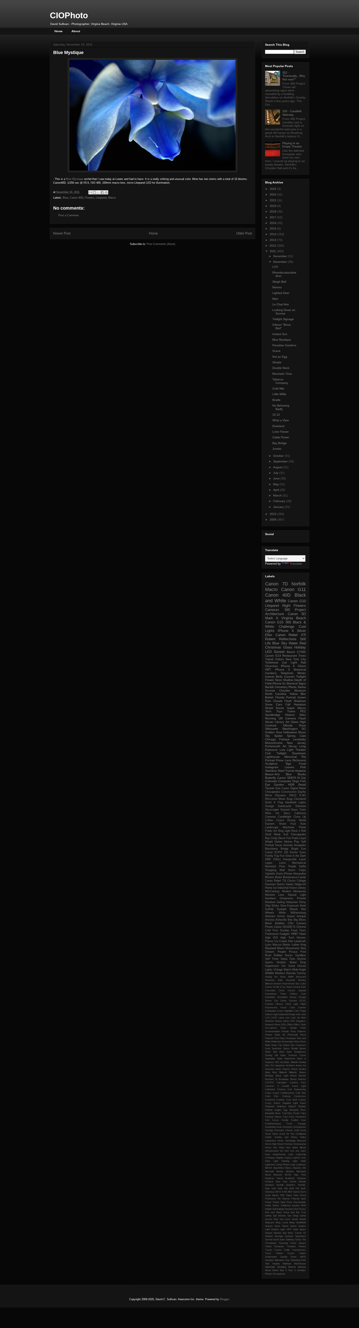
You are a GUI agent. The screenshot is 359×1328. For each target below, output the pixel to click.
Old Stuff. (300, 1188)
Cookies (280, 1099)
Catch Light (299, 1086)
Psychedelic (300, 1202)
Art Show (279, 976)
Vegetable (270, 1058)
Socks (293, 1226)
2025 (273, 188)
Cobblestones (287, 1093)
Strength (279, 1236)
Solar (295, 1229)
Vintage (278, 969)
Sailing (281, 902)
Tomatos (291, 1246)
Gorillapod (301, 1134)
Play (296, 841)
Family (269, 855)
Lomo (282, 862)
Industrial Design (287, 1014)
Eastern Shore (275, 823)
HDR (291, 784)
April (276, 489)
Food (302, 763)
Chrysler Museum (292, 690)
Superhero (300, 1236)
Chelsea (281, 1089)
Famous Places (273, 1116)
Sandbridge (272, 714)
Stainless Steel (274, 770)
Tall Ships (280, 1055)
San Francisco (298, 1045)
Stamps (277, 1233)
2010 (273, 514)
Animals (288, 845)
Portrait (291, 697)
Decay (293, 746)
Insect (293, 887)
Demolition (282, 997)
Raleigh (280, 1209)
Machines (288, 827)
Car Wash (287, 987)
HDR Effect (273, 859)
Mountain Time (282, 373)
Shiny (302, 902)
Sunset (279, 652)
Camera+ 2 (272, 1086)
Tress (268, 1253)
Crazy (268, 1103)
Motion (288, 841)
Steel (303, 905)
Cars (279, 704)
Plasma (286, 1198)
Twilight (301, 676)
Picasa (293, 951)
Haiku (303, 1137)
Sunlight (281, 909)
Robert (270, 639)
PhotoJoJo (270, 1198)
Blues (282, 798)
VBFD (303, 1257)
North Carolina (275, 693)
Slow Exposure (289, 905)
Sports (269, 962)
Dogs (295, 781)
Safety (268, 1215)
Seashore (277, 1048)
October (279, 455)
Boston (302, 1075)
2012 (273, 245)
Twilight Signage (283, 319)
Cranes (302, 1099)
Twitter (302, 1253)
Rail (274, 1209)
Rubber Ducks (283, 955)
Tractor (278, 1250)
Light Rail (298, 662)
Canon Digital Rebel (294, 788)
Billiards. (293, 1072)
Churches (271, 666)
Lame (281, 1017)
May (276, 484)
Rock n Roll (298, 830)
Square (268, 1233)
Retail (302, 784)
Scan (267, 1048)
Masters (297, 1168)
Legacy (287, 1157)
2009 (273, 519)
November (280, 261)
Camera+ (272, 610)
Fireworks (301, 1116)
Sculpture (271, 763)
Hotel (281, 1147)
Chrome (301, 926)
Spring (291, 735)
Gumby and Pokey (286, 1137)
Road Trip (276, 1045)
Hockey (289, 1144)
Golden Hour (273, 732)
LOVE (274, 1017)
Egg (285, 1110)
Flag (280, 802)
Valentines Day (282, 1260)
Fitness (279, 1004)
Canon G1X (273, 655)
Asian (278, 1069)
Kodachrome (279, 1154)
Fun (282, 855)
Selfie (302, 866)
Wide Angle (299, 969)
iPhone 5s (278, 683)
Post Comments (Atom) (161, 244)
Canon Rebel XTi (290, 635)
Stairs (268, 1051)
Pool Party (279, 1038)
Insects (269, 676)
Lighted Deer (280, 293)
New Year (282, 1181)
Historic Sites (295, 714)
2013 (273, 240)
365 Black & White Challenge (285, 624)
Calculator (282, 1082)
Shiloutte (300, 806)
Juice (303, 1151)
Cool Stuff (291, 1099)
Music (286, 1021)
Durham (293, 1000)
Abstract (270, 916)
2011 (273, 251)
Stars (289, 1051)
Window (302, 1267)
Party (293, 1031)
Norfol (293, 1181)
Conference (300, 1096)
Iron (292, 1151)
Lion (287, 1017)
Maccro (277, 944)
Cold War (278, 388)
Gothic (268, 1137)
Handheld (290, 802)
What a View (280, 420)
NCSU (288, 1174)
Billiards (283, 1072)
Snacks (269, 1226)
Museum (277, 1174)
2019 (273, 206)
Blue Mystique (74, 179)
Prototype (291, 1038)
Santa (303, 1215)
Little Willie (279, 394)
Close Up (300, 816)
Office (290, 1024)
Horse (268, 1147)
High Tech (287, 937)
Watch (287, 969)
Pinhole (301, 898)
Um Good (288, 965)
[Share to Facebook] (102, 192)
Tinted (268, 1246)
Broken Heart (281, 983)
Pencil (303, 1195)
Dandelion (270, 997)
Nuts (267, 1188)
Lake (290, 1154)
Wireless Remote (285, 973)
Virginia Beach (293, 618)
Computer (284, 781)
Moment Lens (274, 894)
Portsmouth (272, 746)
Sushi (276, 1239)
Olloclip (288, 725)
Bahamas (270, 980)
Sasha (302, 687)
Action (281, 916)
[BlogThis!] (94, 192)
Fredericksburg (273, 1123)
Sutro (282, 1239)
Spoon (302, 1048)
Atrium (294, 1069)
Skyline (301, 958)
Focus (275, 1120)
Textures (292, 1055)
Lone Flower (280, 431)
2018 (273, 211)
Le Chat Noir (280, 304)
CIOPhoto (69, 15)
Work (299, 1058)
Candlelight (284, 816)
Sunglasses (300, 1051)
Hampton (300, 704)
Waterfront (289, 1058)
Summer (289, 1236)
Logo (292, 1164)
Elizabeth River (297, 1110)
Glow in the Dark (295, 855)
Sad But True (298, 1212)
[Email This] (90, 192)
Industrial (283, 887)
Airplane (300, 770)
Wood (268, 1270)
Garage (302, 1123)
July (276, 472)
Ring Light (284, 830)
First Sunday (281, 930)
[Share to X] (98, 192)
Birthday (269, 1075)
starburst (280, 1274)
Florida (279, 697)
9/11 (277, 1062)
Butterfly (270, 777)
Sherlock (292, 683)
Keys (267, 1154)
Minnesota (299, 891)
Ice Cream (280, 941)
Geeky (290, 884)
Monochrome (274, 742)
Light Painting (281, 1161)
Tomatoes (279, 1246)
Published (286, 1205)
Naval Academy (286, 1178)
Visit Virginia (272, 1263)
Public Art (271, 830)
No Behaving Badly (280, 407)
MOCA (268, 1168)
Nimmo (277, 287)
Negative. (301, 1021)
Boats (278, 877)
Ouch (303, 1191)
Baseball (290, 980)
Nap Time (300, 1174)
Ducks (281, 884)
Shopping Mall (275, 870)
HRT (268, 669)
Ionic (298, 1014)
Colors (279, 659)
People (282, 951)
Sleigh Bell (279, 281)
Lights (302, 802)
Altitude (294, 1062)
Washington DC (294, 728)
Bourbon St (271, 1079)
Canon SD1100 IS (285, 926)
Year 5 (291, 1270)
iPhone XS (270, 1274)
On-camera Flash (275, 1028)
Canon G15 (274, 622)
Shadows (300, 701)
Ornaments (286, 898)
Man (275, 298)
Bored (293, 1075)
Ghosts (289, 1130)
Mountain (270, 866)
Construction (288, 791)
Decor (281, 838)
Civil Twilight (275, 753)
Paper (289, 1195)
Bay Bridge (279, 443)
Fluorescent (271, 1007)
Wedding (281, 1267)
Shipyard (269, 1222)
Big (296, 919)
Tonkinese (271, 662)
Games (302, 1007)
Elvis (289, 1113)
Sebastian (292, 902)
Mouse (278, 1021)
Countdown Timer (275, 994)
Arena (299, 1065)
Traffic (287, 1250)
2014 (273, 234)
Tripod (269, 659)
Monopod (301, 1171)
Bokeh (269, 697)
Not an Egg (279, 356)
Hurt (288, 1147)
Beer (274, 1072)
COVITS (269, 1082)
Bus (298, 983)
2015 (273, 228)
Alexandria (299, 873)
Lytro (268, 944)
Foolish (294, 1120)
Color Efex (272, 1096)
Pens (282, 866)
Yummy (301, 973)
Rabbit (268, 1209)
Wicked (292, 1267)
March (277, 495)
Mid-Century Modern (278, 891)
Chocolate (270, 990)
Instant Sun (279, 334)
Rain (268, 701)
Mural (268, 1174)
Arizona (269, 919)
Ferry (291, 1116)
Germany (279, 1130)
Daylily (302, 791)
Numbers (270, 898)
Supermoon (272, 965)
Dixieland (278, 426)
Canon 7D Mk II (273, 987)
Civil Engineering (297, 1089)
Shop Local (281, 1222)
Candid (285, 1086)
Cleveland (300, 798)
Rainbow (270, 902)
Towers (302, 1246)
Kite (290, 941)
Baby (267, 1072)
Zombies (301, 1270)
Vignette (270, 873)
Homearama (299, 1144)
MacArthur (278, 1168)
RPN (303, 1205)
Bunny (293, 1079)
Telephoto (286, 673)
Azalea (302, 1069)
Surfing (268, 1055)
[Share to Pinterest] (106, 192)
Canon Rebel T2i (275, 880)
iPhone (288, 873)
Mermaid (269, 1171)
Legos (268, 862)
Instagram (271, 767)
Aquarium (280, 1065)
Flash (288, 701)
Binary (302, 1072)
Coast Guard (272, 1093)
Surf (285, 834)
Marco (288, 1168)
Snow (268, 704)
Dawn (303, 1103)
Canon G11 (293, 589)
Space (302, 1229)
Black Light (282, 1075)
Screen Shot (271, 1219)
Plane (302, 827)
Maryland (270, 948)
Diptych (292, 1106)
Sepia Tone (287, 958)
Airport (291, 916)
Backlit (269, 687)
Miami (280, 948)
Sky (267, 735)
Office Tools (300, 1024)
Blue (65, 197)
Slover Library (274, 722)
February (279, 501)
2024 (273, 194)
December (280, 256)
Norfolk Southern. (286, 1185)
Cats (303, 735)
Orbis (303, 1028)
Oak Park (277, 1188)
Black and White (285, 597)
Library (302, 887)
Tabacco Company (280, 381)
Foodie (285, 1120)
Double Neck (280, 368)
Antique (301, 916)
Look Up (295, 1017)
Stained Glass (289, 809)
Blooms (269, 877)
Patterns (301, 1031)
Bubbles (280, 923)
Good (303, 1130)
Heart (302, 933)
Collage (301, 880)
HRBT (294, 933)
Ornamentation (272, 1031)
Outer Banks (272, 1195)
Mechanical (299, 862)
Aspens (286, 1069)
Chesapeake (272, 791)
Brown (291, 983)
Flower (269, 680)
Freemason (272, 933)
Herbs (280, 1140)
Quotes (296, 1205)
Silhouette (271, 728)
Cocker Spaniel (297, 990)
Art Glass (292, 722)
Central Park (299, 987)
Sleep (292, 1222)
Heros (268, 1144)
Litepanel (101, 197)
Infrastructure (272, 1151)
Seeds (295, 1219)
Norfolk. (302, 1185)
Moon (302, 732)
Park (296, 1195)
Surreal (268, 1239)
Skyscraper (272, 809)
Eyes (303, 852)
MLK (303, 1017)
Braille (276, 400)
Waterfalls (270, 1267)
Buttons (302, 1079)
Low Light (287, 749)
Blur (303, 693)
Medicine (269, 1021)
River (268, 955)
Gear (279, 1127)
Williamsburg (298, 912)
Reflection (276, 1041)
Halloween (290, 732)
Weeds (294, 909)
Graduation (270, 1011)
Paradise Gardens (284, 345)
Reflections (287, 639)
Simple (276, 362)
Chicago (270, 739)
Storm (291, 870)
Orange (269, 806)
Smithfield (301, 1222)
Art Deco (283, 813)
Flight (303, 1004)
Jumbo (276, 448)
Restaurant (289, 655)
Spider (278, 735)
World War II (279, 1270)
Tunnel (269, 788)
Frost (289, 1123)
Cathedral (270, 1089)
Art (284, 746)
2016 (273, 223)
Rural (286, 1212)
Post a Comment (68, 215)
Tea (304, 1239)
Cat (284, 662)
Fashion (269, 1004)
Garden (279, 784)
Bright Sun (298, 848)
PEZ (303, 711)
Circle (281, 990)
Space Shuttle (290, 1048)
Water (293, 643)
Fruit (293, 823)
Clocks (291, 880)
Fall (287, 704)
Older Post (244, 233)
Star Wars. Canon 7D (294, 1233)
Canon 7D (276, 583)
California (300, 813)
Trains (291, 711)
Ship (267, 905)
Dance (277, 1103)
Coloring (286, 1096)
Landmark (300, 941)
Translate (296, 563)
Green (302, 697)
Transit (289, 770)
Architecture (274, 614)
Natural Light (297, 894)
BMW (291, 976)
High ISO (271, 937)
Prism (289, 1202)
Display (302, 1106)
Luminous (301, 1164)
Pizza (303, 1034)
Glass (287, 647)
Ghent (302, 666)
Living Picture (283, 1164)
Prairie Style (279, 1202)
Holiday (300, 647)
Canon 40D (76, 197)
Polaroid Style (298, 1198)
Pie (279, 1198)
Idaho (295, 1147)
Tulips (302, 870)
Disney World (296, 820)
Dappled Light (290, 1103)
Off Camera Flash (292, 718)
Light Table (299, 1161)
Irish (286, 1151)
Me (304, 1168)
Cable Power (280, 437)
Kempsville (289, 859)
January (279, 507)
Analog (268, 976)
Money (279, 1171)
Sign (288, 763)
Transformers (299, 1250)
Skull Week (273, 834)
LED (268, 652)
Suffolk (269, 909)
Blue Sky (279, 643)
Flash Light (291, 1004)
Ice (275, 887)
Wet (303, 909)
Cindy (274, 838)
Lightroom (270, 1164)
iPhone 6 (288, 666)
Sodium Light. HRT (281, 1229)
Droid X (270, 802)
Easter (294, 852)
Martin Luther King (294, 944)
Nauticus (269, 1178)
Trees (302, 655)
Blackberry (271, 848)
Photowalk (293, 1034)
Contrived (270, 1099)
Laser (302, 859)
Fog (276, 855)
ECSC (303, 1000)
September (281, 461)
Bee (290, 919)
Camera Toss (298, 1082)
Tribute (279, 1253)
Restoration (288, 1041)
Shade (302, 1219)
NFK (292, 1021)
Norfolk (298, 583)
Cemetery (281, 687)
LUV (275, 266)
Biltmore (269, 983)
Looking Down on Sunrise (283, 311)
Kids (303, 823)
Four (303, 1120)
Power (268, 1202)
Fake (303, 1113)
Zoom (279, 873)
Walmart (287, 1263)
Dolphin (269, 1110)
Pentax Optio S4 (275, 1034)
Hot (275, 1147)
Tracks (268, 1250)
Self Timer (272, 958)
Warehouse (300, 1263)
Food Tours (298, 930)
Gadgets (285, 933)
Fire (288, 838)
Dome (283, 1000)
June (276, 478)
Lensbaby (299, 739)
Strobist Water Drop (291, 962)
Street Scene (274, 708)
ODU (283, 1024)
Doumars (270, 884)
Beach (291, 652)
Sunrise (270, 690)
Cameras (270, 816)
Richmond (299, 760)
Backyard (301, 976)
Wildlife (269, 973)
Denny (293, 997)
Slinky (275, 905)
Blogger (224, 1299)
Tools (302, 809)
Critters (293, 994)
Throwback (271, 1243)
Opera (296, 1191)
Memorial (290, 756)
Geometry (287, 1127)
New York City (296, 659)
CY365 (301, 652)
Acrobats (284, 1062)
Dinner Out (271, 1000)
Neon (278, 680)
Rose (302, 725)
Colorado (271, 781)
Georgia (269, 1130)
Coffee (269, 820)
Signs (302, 683)
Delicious (281, 1106)
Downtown (299, 753)
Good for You (286, 1134)
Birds (279, 676)
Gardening (270, 1127)
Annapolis (300, 845)
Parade (285, 1031)
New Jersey (296, 742)
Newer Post (61, 233)
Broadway (284, 1079)
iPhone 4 (286, 631)
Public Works (272, 1205)
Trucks (291, 1253)
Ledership (301, 1154)
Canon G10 (297, 601)
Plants (292, 687)
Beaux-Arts (272, 774)
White (282, 912)
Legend (296, 1157)
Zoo (277, 788)
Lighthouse (272, 756)
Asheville (280, 919)
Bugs (290, 798)
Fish (267, 1120)
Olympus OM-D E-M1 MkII (278, 1191)
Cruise (280, 820)
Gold (296, 1130)
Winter (301, 673)
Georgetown (299, 1127)
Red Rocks (300, 1209)
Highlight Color (291, 1011)
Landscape (271, 827)
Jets (303, 1014)
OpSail (293, 1028)
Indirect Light (271, 1014)
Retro (297, 1041)
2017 (273, 217)
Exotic (296, 1113)
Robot (286, 1045)
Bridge (284, 848)
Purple (292, 866)
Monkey (290, 1171)
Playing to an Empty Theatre (292, 144)
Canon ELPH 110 (276, 852)
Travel (302, 1055)
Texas (278, 845)
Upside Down (288, 1257)
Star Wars (279, 1051)
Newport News (272, 1024)
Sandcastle (284, 806)
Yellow (293, 693)
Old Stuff (289, 1188)
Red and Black (273, 1212)
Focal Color (287, 1007)
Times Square (298, 1243)
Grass (280, 1011)
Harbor (278, 841)
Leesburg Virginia (274, 1157)
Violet (279, 1058)
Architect (290, 1065)
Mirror (268, 795)
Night (286, 606)
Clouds (277, 701)
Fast (285, 1116)
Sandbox (300, 955)
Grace (276, 351)
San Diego (293, 1215)
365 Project (295, 610)
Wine (268, 813)
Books (302, 774)
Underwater (271, 1257)
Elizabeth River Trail (275, 1113)
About (75, 31)
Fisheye (284, 739)
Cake (303, 983)
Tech (268, 711)
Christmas (273, 647)
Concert (289, 676)
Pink (303, 767)
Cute (303, 994)
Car (303, 777)
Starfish (269, 1236)
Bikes (302, 919)
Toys (279, 711)
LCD (267, 1017)
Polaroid (269, 1038)
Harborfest (270, 1140)
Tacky (298, 1239)
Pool (303, 951)
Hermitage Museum (295, 1140)
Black (268, 923)
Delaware (270, 1106)
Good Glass (271, 1134)
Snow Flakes (281, 1226)
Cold (267, 930)
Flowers (89, 197)
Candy (302, 877)
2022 (273, 200)
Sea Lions (285, 1219)
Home (58, 31)
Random (289, 1209)
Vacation (269, 1260)
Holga (303, 1011)
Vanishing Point (298, 1260)
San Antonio (279, 1215)
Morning (270, 718)
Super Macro (296, 708)
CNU (290, 923)
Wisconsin (271, 798)
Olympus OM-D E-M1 (290, 795)
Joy (297, 1151)
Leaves (289, 767)
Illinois (303, 1147)
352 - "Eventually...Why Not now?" (293, 76)
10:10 (276, 414)
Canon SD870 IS (288, 777)
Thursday (283, 1243)
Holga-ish (300, 884)
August (278, 467)
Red (303, 643)
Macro (112, 197)
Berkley (302, 980)
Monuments (292, 948)
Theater (300, 749)
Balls (280, 980)
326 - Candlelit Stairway (291, 112)
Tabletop (290, 1239)
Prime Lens (283, 760)
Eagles (278, 1110)
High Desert (278, 1144)
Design (302, 997)
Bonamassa (290, 877)
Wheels (269, 912)
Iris (281, 1151)
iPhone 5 (282, 669)
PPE (282, 1195)
